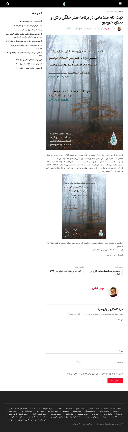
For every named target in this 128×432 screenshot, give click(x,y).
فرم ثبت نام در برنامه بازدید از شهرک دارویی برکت (65, 417)
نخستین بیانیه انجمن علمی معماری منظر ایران (33, 419)
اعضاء (60, 408)
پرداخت (115, 411)
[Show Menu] (120, 3)
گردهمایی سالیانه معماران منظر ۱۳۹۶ (29, 68)
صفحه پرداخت (56, 414)
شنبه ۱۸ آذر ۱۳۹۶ (90, 28)
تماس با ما (40, 411)
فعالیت (20, 417)
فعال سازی (31, 417)
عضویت (105, 417)
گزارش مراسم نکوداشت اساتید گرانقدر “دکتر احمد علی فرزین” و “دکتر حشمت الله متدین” (24, 35)
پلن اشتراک (77, 411)
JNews (75, 424)
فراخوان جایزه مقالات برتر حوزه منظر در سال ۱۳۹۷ (24, 41)
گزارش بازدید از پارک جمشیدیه (31, 21)
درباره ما (119, 414)
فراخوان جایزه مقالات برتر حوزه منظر (29, 63)
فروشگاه (42, 417)
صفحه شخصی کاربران (39, 414)
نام (121, 351)
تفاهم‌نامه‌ (65, 411)
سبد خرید (95, 414)
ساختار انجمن (107, 414)
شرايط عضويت (83, 414)
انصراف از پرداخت (47, 408)
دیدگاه (119, 319)
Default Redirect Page (112, 408)
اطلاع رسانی (109, 11)
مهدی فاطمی (105, 28)
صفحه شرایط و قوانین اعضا (18, 414)
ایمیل (79, 362)
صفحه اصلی (119, 11)
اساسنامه (69, 408)
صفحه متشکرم (117, 417)
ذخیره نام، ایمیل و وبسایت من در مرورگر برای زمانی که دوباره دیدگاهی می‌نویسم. (94, 373)
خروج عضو (12, 411)
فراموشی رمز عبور (92, 417)
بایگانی (34, 408)
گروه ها (11, 417)
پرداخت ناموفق (90, 411)
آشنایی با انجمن (93, 408)
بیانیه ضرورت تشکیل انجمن (18, 408)
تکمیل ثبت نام (53, 411)
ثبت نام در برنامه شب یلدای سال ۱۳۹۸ (28, 25)
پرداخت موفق (104, 411)
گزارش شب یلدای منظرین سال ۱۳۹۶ (29, 59)
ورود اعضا (10, 419)
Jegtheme (115, 424)
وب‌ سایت (119, 362)
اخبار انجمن (80, 408)
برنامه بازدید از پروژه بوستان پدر (30, 30)
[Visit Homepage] (64, 3)
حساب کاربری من (26, 411)
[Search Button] (7, 3)
